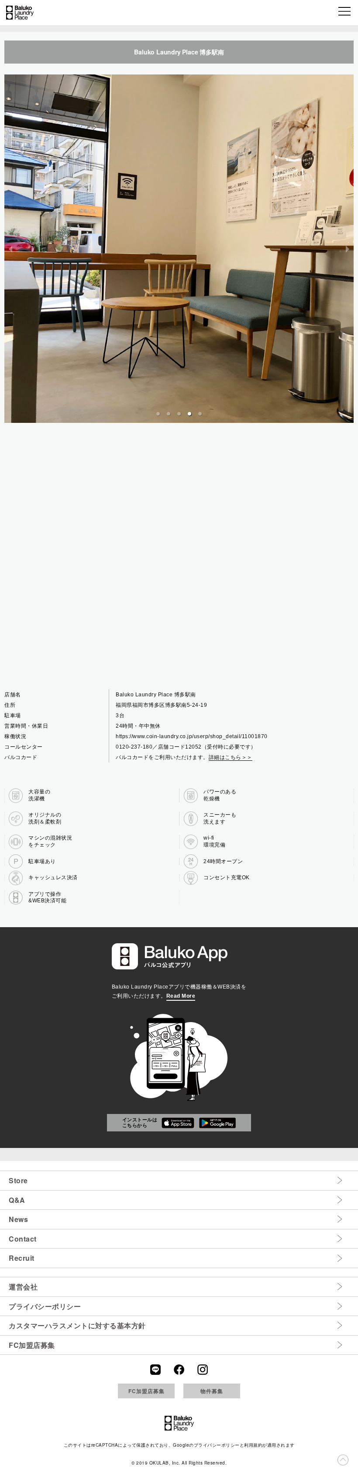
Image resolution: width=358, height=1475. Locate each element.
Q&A (17, 1200)
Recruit (21, 1258)
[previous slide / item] (10, 248)
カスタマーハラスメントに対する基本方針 (77, 1325)
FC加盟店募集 (32, 1345)
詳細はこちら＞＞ (230, 757)
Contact (23, 1239)
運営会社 (23, 1287)
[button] (345, 12)
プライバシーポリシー (45, 1306)
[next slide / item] (347, 248)
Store (18, 1180)
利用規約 (253, 1445)
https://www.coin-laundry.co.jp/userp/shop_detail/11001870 (192, 736)
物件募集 (211, 1391)
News (18, 1219)
